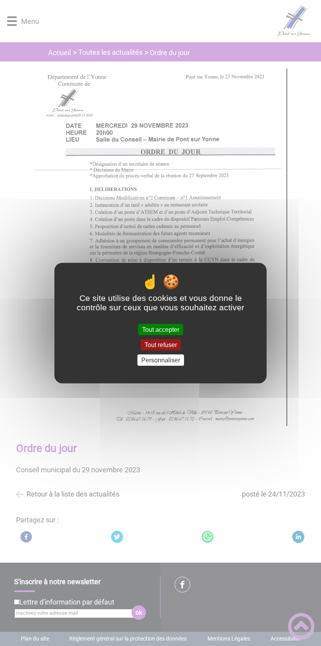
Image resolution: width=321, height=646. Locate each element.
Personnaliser (160, 360)
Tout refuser (160, 344)
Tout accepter (160, 329)
